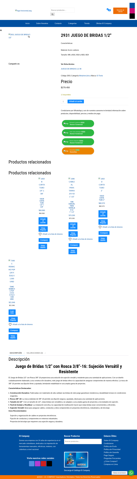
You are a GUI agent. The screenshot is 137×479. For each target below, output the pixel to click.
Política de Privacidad (112, 449)
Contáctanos (108, 443)
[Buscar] (52, 14)
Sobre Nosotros (42, 23)
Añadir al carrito (75, 101)
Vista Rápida (43, 229)
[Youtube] (43, 463)
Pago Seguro (109, 455)
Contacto (58, 23)
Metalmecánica (85, 76)
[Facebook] (132, 5)
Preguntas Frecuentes (112, 458)
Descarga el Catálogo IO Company (77, 470)
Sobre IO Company (111, 440)
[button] (29, 37)
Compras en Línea (111, 464)
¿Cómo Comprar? (111, 461)
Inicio (27, 23)
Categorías (72, 23)
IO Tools (100, 76)
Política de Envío (110, 446)
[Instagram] (37, 463)
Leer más (12, 312)
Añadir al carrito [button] (43, 220)
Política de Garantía (111, 452)
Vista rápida (42, 246)
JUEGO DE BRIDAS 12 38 (71, 69)
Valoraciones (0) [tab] (35, 353)
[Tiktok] (132, 16)
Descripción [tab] (16, 353)
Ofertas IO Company (104, 23)
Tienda (86, 23)
